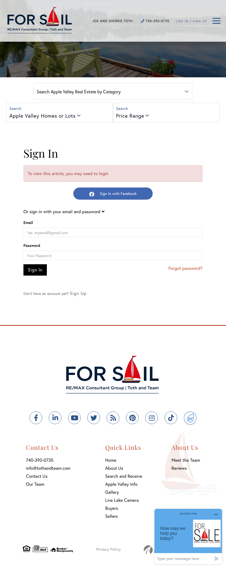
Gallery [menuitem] (112, 492)
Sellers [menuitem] (111, 516)
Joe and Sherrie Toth (112, 21)
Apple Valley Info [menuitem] (121, 484)
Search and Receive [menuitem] (123, 476)
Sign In (35, 270)
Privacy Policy (108, 549)
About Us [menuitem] (114, 468)
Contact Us (36, 476)
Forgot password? (185, 268)
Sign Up (200, 21)
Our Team (35, 484)
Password (31, 245)
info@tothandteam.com (48, 468)
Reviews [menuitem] (179, 468)
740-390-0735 (156, 21)
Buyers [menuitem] (111, 508)
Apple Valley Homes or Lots (42, 115)
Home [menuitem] (110, 460)
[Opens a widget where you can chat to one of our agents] (188, 536)
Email (28, 222)
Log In (182, 21)
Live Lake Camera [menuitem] (122, 500)
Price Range (130, 115)
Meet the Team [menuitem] (185, 460)
